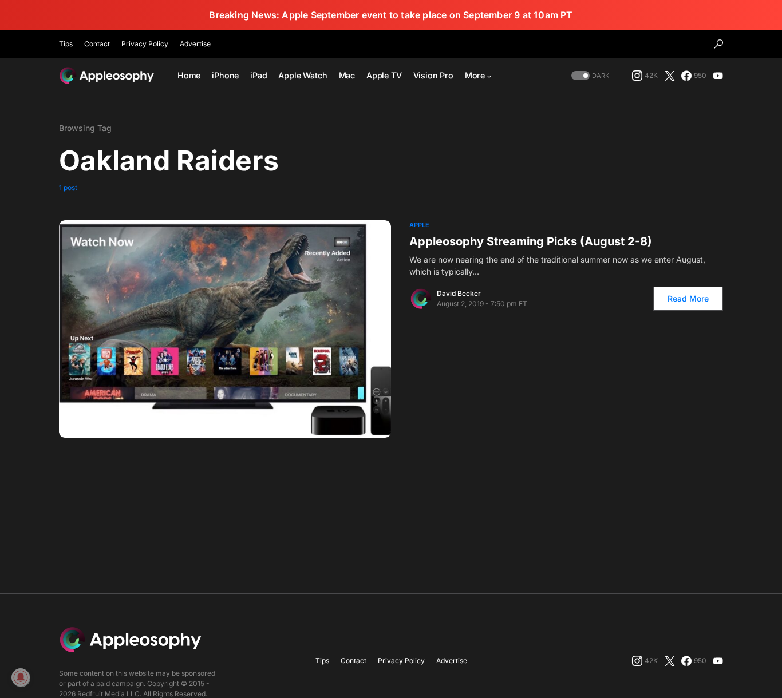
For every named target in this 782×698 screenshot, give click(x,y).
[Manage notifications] (20, 677)
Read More (688, 298)
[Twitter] (670, 75)
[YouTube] (718, 75)
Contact (97, 43)
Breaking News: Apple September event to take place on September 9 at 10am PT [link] (390, 15)
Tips (66, 43)
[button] (718, 44)
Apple (419, 225)
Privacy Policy (144, 43)
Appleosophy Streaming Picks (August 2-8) (530, 241)
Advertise (195, 43)
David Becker (459, 293)
